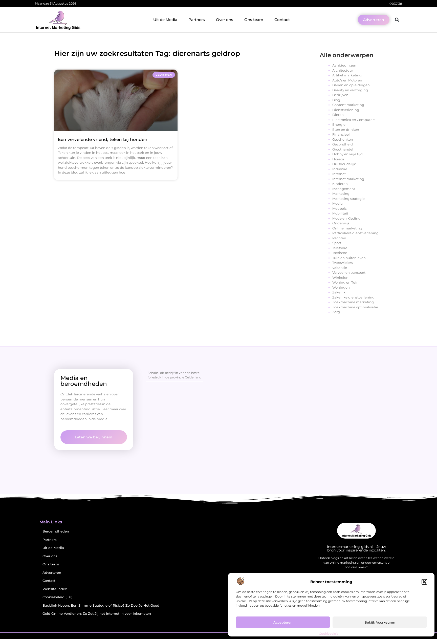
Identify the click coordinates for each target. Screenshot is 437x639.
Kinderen (340, 184)
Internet (339, 174)
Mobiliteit (340, 213)
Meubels (339, 208)
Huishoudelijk (344, 164)
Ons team (253, 19)
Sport (336, 243)
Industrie (339, 169)
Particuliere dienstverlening (355, 233)
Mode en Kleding (346, 218)
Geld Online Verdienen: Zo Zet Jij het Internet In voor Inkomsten (96, 613)
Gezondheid (342, 144)
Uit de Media (165, 19)
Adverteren (51, 572)
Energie (338, 124)
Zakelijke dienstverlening (353, 297)
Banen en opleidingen (351, 85)
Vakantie (339, 268)
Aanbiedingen (344, 65)
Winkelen (340, 277)
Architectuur (342, 70)
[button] (424, 581)
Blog (336, 100)
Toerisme (339, 253)
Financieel (341, 134)
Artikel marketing (347, 75)
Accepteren (283, 622)
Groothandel (342, 149)
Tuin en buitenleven (349, 258)
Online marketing (347, 228)
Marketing (340, 193)
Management (343, 189)
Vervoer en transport (348, 272)
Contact (282, 19)
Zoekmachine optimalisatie (355, 307)
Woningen (341, 287)
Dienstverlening (345, 110)
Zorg (336, 312)
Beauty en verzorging (350, 90)
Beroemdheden (55, 531)
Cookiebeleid (329, 633)
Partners (196, 19)
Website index (54, 589)
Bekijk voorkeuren (379, 622)
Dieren (338, 115)
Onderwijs (340, 223)
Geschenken (342, 139)
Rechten (339, 238)
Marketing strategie (348, 199)
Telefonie (339, 248)
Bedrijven (340, 95)
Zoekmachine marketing (353, 302)
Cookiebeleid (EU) (57, 597)
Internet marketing (348, 179)
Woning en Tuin (345, 282)
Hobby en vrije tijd (347, 154)
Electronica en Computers (353, 120)
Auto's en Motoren (347, 80)
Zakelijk (338, 292)
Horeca (338, 159)
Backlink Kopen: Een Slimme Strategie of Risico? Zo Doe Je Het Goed (100, 605)
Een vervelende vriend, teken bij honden (102, 139)
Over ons (224, 19)
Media (337, 203)
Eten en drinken (345, 129)
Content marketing (348, 105)
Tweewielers (342, 263)
